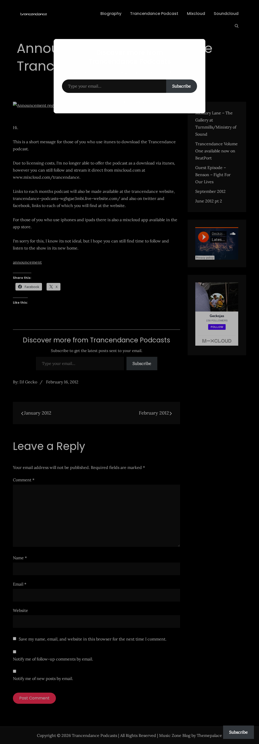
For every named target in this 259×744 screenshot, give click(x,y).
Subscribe (181, 86)
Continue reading (129, 101)
